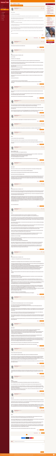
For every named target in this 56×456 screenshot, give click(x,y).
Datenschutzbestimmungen (41, 454)
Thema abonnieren (36, 37)
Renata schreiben (50, 40)
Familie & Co (15, 3)
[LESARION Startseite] (5, 2)
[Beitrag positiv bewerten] (43, 8)
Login (5, 9)
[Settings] (18, 10)
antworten (43, 37)
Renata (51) (47, 38)
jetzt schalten (50, 42)
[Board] (21, 10)
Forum (11, 3)
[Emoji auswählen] (43, 444)
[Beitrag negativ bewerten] (41, 8)
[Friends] (19, 10)
